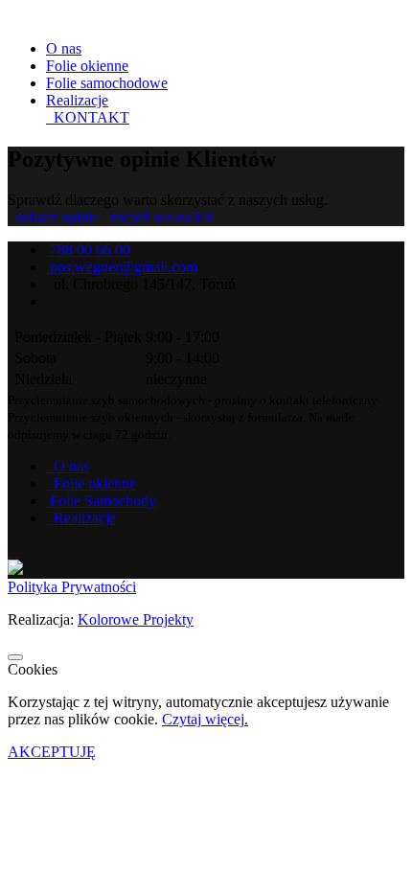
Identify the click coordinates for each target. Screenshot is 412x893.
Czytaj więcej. (205, 719)
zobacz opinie (55, 217)
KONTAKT (89, 117)
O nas (63, 48)
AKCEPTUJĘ (52, 752)
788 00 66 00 (90, 249)
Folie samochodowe (107, 83)
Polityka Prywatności (72, 587)
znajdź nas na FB (160, 217)
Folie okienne (87, 65)
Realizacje (77, 100)
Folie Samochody (103, 500)
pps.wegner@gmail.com (123, 267)
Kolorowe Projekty (136, 619)
